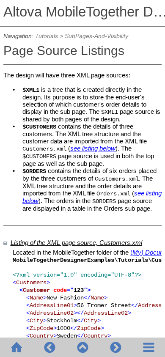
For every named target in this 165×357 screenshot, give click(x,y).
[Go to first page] (16, 347)
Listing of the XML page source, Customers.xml (76, 242)
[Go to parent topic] (82, 347)
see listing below (93, 148)
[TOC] (148, 347)
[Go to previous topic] (49, 347)
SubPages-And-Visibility (96, 36)
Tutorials (46, 36)
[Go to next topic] (115, 347)
